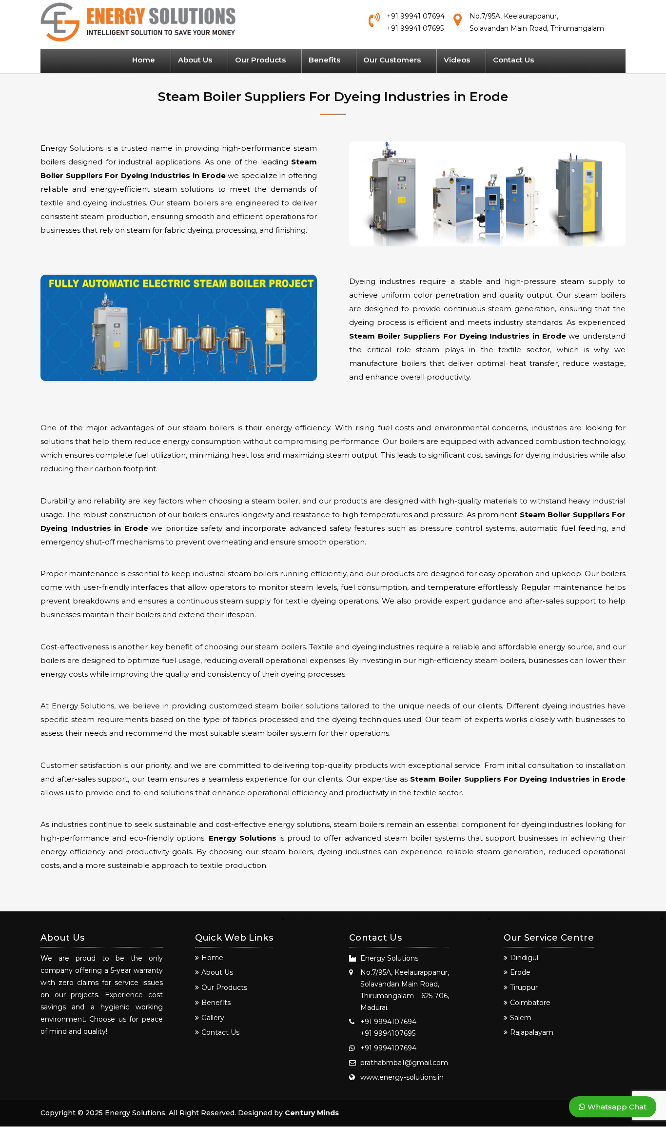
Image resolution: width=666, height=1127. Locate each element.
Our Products (260, 59)
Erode (520, 972)
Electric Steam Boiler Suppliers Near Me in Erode (363, 918)
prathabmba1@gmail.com (404, 1062)
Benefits (324, 59)
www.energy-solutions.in (402, 1077)
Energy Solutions (244, 838)
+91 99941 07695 (415, 28)
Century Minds (312, 1112)
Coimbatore (530, 1002)
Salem (520, 1017)
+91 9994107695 (387, 1033)
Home (143, 59)
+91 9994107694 (388, 1021)
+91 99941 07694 (416, 16)
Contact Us (513, 59)
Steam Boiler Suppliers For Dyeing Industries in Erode (458, 336)
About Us (195, 59)
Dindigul (524, 957)
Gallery (212, 1017)
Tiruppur (524, 987)
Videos (457, 59)
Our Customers (392, 59)
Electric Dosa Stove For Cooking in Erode (552, 918)
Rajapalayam (531, 1032)
